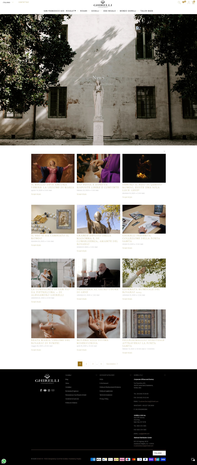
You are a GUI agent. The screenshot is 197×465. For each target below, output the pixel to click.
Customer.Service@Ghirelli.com (148, 401)
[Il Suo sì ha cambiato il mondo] (53, 219)
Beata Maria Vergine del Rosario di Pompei (50, 341)
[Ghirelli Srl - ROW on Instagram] (49, 390)
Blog (66, 379)
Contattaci (24, 2)
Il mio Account (104, 383)
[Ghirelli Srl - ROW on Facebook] (41, 390)
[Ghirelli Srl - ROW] (103, 4)
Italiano (7, 2)
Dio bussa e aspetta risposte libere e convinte (98, 186)
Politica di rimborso (71, 403)
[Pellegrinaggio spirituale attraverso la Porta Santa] (144, 323)
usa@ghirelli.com (144, 433)
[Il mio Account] (189, 3)
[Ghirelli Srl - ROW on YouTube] (45, 390)
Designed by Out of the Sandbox (58, 459)
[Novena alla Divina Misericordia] (98, 323)
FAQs (101, 379)
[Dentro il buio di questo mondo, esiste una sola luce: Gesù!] (144, 168)
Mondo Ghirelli (128, 11)
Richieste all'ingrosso (71, 391)
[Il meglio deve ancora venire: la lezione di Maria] (53, 168)
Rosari (84, 11)
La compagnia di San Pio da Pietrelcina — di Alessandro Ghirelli (50, 292)
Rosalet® (71, 11)
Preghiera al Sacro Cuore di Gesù (97, 291)
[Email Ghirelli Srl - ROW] (53, 390)
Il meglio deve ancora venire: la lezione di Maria (52, 186)
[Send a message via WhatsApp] (3, 461)
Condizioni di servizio (72, 399)
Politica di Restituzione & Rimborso (110, 387)
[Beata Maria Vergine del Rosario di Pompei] (53, 323)
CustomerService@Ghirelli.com (143, 446)
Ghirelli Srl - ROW (42, 459)
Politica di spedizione (106, 391)
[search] (179, 3)
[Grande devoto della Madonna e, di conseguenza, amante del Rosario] (98, 219)
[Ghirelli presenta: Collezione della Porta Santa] (144, 219)
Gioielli (95, 11)
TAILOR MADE (146, 11)
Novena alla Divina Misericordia (93, 341)
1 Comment (150, 349)
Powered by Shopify (75, 459)
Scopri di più (36, 194)
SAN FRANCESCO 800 (54, 11)
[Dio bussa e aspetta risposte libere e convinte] (98, 168)
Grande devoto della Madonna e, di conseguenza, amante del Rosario (97, 240)
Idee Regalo (110, 11)
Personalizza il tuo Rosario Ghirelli (75, 395)
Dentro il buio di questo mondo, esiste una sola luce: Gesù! (142, 187)
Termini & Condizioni (106, 395)
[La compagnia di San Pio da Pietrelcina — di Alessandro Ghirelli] (53, 273)
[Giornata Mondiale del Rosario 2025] (144, 273)
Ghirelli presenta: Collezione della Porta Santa (141, 238)
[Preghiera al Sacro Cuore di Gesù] (98, 273)
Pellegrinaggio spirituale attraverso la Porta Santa (143, 343)
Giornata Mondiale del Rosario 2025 (141, 291)
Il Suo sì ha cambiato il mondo (50, 237)
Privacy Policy (104, 399)
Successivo (111, 364)
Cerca (67, 383)
